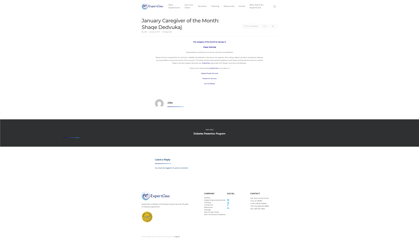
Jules (145, 32)
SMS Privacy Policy (211, 212)
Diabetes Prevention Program (209, 133)
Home (242, 6)
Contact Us (208, 205)
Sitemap (207, 209)
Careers (207, 197)
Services (202, 6)
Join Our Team (188, 6)
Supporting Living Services (214, 200)
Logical (177, 237)
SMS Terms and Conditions (215, 214)
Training (215, 6)
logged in (169, 168)
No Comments (252, 26)
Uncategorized (167, 32)
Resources (229, 6)
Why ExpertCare (174, 6)
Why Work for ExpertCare (256, 6)
